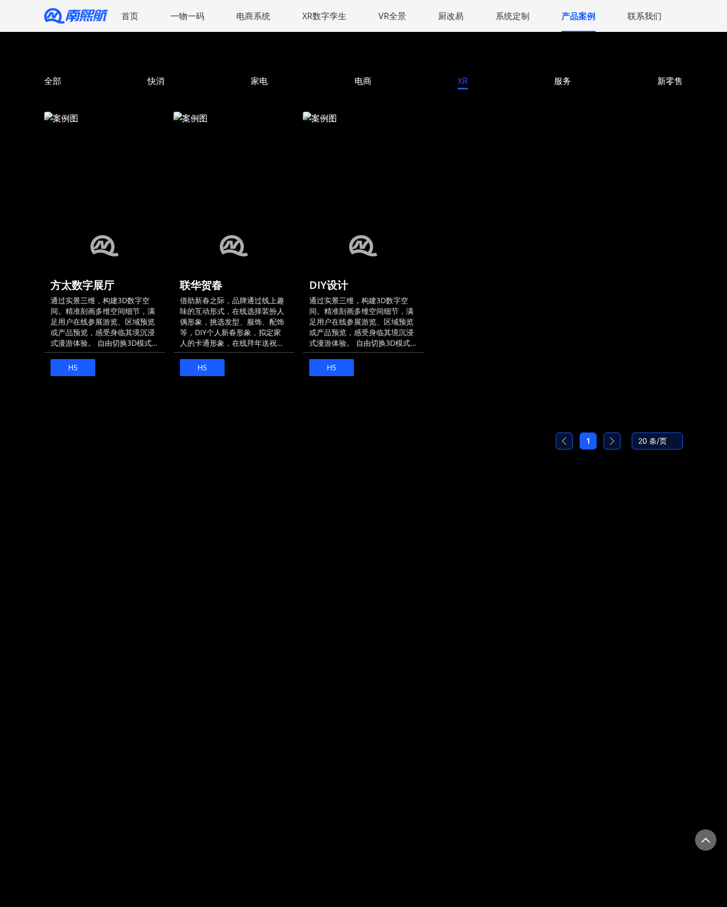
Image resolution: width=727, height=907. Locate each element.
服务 (562, 81)
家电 (259, 81)
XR (463, 81)
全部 (52, 81)
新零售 (670, 81)
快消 (155, 81)
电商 (362, 81)
